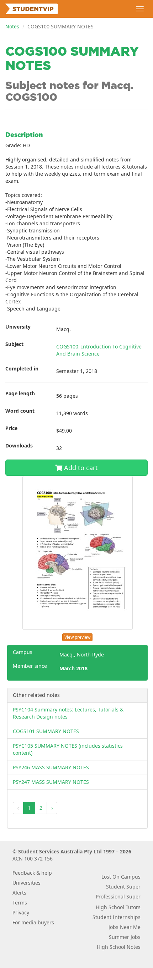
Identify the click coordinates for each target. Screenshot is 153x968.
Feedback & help (32, 872)
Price (11, 428)
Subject (14, 344)
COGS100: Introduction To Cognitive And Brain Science (99, 350)
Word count (20, 410)
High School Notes (119, 947)
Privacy (20, 912)
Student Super (123, 886)
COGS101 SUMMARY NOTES (46, 731)
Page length (20, 393)
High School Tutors (118, 907)
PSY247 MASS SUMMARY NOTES (51, 782)
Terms (19, 902)
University (18, 326)
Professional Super (118, 896)
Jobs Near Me (125, 927)
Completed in (21, 368)
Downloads (19, 445)
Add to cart (80, 467)
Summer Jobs (125, 937)
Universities (26, 882)
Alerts (19, 892)
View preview (77, 637)
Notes (12, 26)
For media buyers (33, 922)
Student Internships (117, 917)
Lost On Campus (121, 876)
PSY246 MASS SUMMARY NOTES (51, 767)
